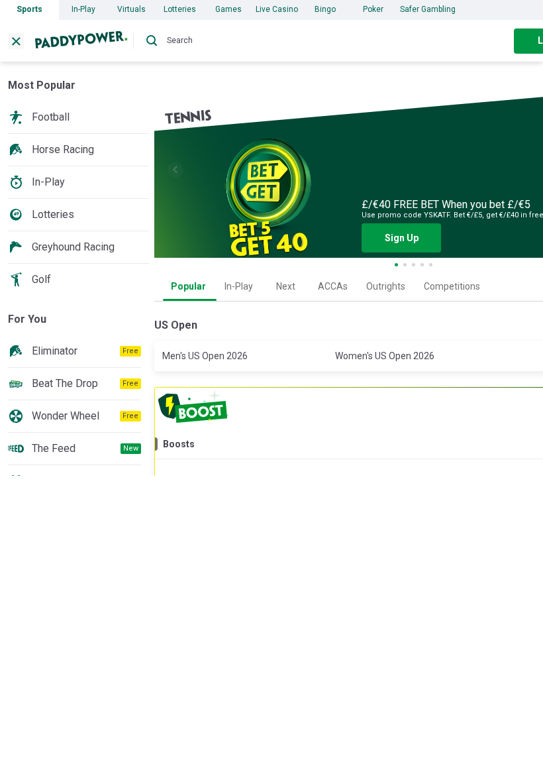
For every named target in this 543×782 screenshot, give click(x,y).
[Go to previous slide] (175, 170)
